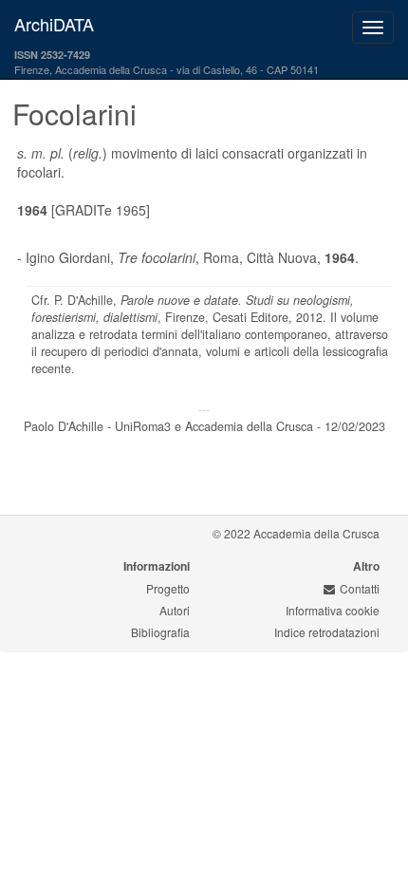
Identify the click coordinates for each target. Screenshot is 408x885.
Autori (174, 610)
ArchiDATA (54, 23)
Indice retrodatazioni (327, 632)
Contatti (360, 588)
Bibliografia (160, 632)
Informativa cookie (333, 610)
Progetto (168, 588)
